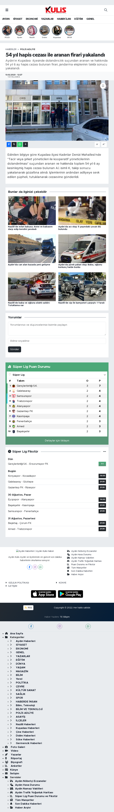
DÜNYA (20, 664)
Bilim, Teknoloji (25, 705)
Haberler (10, 49)
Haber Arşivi (77, 574)
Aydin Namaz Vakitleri (82, 558)
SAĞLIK (20, 694)
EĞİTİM (78, 19)
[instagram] (59, 626)
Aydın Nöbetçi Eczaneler (84, 551)
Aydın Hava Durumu (81, 554)
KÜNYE (62, 583)
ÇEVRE (19, 686)
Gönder (14, 349)
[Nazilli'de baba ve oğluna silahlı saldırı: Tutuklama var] (32, 286)
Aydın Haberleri (25, 641)
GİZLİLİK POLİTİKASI (18, 583)
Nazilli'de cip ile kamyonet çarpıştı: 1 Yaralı (81, 303)
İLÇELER (20, 720)
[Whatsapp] (40, 567)
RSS (29, 608)
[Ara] (106, 10)
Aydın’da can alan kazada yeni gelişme (29, 265)
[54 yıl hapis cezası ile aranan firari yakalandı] (57, 110)
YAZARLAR (47, 19)
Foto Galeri (17, 747)
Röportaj (16, 758)
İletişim (14, 773)
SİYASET (17, 19)
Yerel (18, 679)
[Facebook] (29, 567)
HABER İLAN (64, 19)
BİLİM (19, 675)
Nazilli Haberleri (25, 724)
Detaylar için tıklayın (57, 440)
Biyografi (16, 762)
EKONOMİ (32, 19)
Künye (14, 770)
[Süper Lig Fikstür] (104, 451)
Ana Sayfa (16, 633)
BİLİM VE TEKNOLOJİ (29, 709)
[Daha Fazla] (25, 144)
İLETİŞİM (12, 586)
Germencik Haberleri (28, 743)
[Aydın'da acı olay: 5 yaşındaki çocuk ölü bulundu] (82, 210)
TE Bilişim (65, 617)
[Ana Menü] (6, 10)
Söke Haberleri (25, 739)
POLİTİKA (21, 682)
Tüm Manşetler (79, 568)
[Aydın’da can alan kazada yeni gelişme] (32, 248)
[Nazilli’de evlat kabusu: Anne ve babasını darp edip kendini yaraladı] (32, 210)
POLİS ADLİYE (27, 49)
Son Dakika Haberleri (81, 571)
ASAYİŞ (20, 717)
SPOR (19, 698)
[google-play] (70, 594)
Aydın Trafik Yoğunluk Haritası (86, 561)
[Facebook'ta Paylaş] (9, 144)
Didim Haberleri (25, 735)
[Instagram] (35, 567)
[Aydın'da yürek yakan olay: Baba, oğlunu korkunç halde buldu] (82, 248)
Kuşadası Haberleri (27, 728)
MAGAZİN (21, 671)
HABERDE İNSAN (26, 701)
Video (14, 751)
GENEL (90, 19)
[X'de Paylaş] (14, 144)
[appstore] (43, 594)
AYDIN (6, 19)
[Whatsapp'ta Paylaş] (19, 144)
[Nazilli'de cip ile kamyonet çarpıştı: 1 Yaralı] (82, 286)
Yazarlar (15, 754)
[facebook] (31, 626)
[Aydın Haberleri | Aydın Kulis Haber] (56, 10)
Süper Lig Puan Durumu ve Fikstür (36, 796)
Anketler (16, 766)
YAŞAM (20, 667)
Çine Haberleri (24, 732)
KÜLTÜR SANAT (25, 690)
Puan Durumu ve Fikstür (83, 564)
